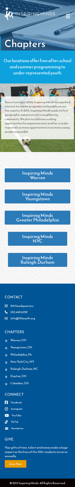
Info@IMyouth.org (22, 318)
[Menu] (67, 16)
